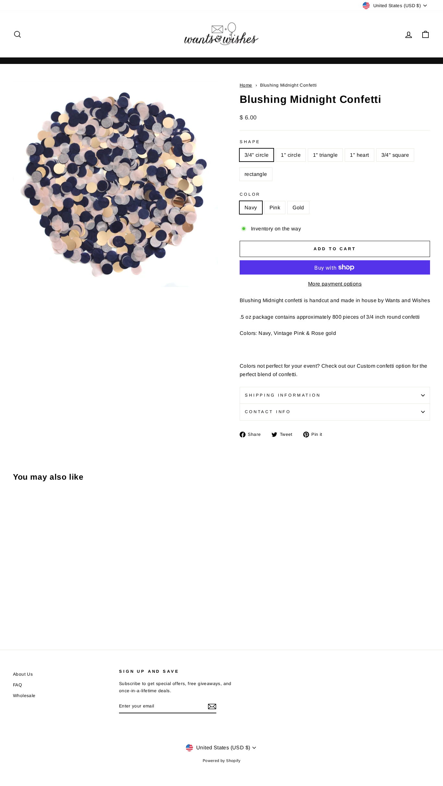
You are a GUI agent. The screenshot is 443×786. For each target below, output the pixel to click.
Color (250, 194)
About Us (23, 674)
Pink (275, 207)
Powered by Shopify (221, 760)
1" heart (359, 155)
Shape (250, 141)
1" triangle (325, 155)
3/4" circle (257, 155)
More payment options (335, 284)
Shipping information (283, 395)
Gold (298, 207)
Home (246, 85)
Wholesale (24, 695)
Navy (251, 207)
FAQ (17, 684)
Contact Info (268, 411)
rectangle (256, 174)
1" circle (291, 155)
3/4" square (395, 155)
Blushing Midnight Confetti (288, 85)
